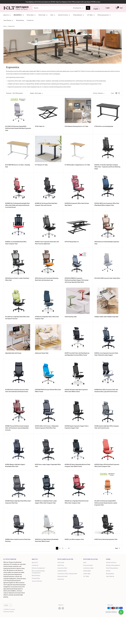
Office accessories (103, 15)
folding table (87, 571)
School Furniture (63, 15)
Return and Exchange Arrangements (38, 571)
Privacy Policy (36, 578)
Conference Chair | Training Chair (67, 573)
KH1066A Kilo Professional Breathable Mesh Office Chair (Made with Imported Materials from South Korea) (17, 205)
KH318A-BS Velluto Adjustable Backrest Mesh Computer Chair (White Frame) (77, 465)
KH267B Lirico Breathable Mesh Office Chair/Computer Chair (15, 242)
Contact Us (30, 20)
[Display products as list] (119, 93)
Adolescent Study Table (41, 353)
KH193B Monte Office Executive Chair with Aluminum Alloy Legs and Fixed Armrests (106, 390)
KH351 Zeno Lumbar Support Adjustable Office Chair (48, 465)
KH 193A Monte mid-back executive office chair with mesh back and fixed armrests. (17, 390)
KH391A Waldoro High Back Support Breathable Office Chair (15, 465)
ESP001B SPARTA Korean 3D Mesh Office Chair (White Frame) (48, 390)
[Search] (88, 8)
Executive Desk (88, 565)
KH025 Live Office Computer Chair (74, 539)
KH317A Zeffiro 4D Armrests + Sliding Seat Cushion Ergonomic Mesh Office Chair (46, 427)
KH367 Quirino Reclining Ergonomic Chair (105, 539)
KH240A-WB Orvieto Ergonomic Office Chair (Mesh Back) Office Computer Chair (106, 204)
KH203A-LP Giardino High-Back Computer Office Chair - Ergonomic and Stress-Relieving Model (107, 167)
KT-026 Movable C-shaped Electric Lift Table (77, 165)
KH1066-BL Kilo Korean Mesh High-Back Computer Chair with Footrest (46, 204)
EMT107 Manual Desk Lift (72, 241)
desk (84, 562)
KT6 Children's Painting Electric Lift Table (76, 126)
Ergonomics (11, 26)
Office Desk (30, 15)
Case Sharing (7, 20)
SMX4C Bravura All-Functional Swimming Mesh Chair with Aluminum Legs (46, 279)
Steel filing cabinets (112, 568)
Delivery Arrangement (38, 568)
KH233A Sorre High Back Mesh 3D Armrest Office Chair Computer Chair (76, 502)
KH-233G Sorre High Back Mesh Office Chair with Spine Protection (17, 317)
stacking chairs (62, 571)
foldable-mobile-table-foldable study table (106, 316)
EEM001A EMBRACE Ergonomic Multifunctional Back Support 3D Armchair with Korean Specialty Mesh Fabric (77, 280)
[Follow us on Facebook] (59, 608)
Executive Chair (62, 568)
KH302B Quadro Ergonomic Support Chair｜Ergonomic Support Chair (77, 427)
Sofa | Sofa (61, 579)
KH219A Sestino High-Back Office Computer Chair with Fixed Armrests (106, 427)
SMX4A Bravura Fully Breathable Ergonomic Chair (106, 242)
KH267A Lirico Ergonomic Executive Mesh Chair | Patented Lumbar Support (106, 354)
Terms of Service (37, 581)
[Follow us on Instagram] (63, 608)
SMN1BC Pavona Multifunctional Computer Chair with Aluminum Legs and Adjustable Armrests (17, 428)
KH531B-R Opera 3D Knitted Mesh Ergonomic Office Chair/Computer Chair (106, 465)
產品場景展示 (18, 15)
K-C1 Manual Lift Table (41, 165)
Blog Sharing (20, 20)
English (6, 605)
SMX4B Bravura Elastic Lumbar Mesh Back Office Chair (17, 279)
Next (116, 548)
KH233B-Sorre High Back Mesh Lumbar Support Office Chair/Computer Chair (46, 502)
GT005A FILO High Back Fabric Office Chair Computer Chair (47, 317)
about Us (6, 15)
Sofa (51, 15)
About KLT (35, 562)
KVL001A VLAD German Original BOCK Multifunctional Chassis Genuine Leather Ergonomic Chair (105, 503)
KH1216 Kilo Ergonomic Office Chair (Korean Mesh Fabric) (77, 204)
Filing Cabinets (77, 15)
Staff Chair (61, 565)
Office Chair (42, 15)
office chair (61, 562)
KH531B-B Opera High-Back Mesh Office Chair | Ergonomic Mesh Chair (18, 502)
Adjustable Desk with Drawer (13, 353)
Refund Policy (36, 575)
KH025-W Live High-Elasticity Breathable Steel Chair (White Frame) (46, 540)
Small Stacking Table (71, 316)
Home (5, 26)
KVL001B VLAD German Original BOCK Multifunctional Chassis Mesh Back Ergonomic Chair (18, 128)
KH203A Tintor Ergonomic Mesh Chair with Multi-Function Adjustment (47, 242)
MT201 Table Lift (39, 126)
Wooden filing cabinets (113, 565)
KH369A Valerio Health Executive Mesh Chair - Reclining (18, 540)
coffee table (87, 573)
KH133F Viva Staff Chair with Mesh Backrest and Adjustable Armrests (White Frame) (77, 354)
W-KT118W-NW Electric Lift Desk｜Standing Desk (17, 166)
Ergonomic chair (62, 576)
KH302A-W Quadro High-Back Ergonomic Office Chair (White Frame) (76, 390)
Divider (108, 571)
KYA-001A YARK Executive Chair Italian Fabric (107, 278)
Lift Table (90, 15)
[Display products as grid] (116, 93)
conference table (88, 568)
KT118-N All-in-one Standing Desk (103, 126)
